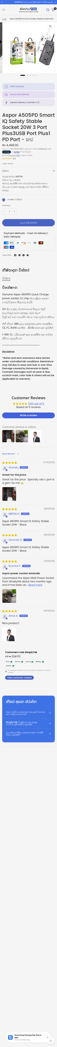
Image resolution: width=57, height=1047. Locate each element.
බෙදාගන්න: (7, 255)
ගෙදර (4, 19)
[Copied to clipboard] (27, 255)
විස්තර (5, 170)
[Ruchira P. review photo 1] (9, 596)
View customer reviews (19, 677)
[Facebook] (15, 255)
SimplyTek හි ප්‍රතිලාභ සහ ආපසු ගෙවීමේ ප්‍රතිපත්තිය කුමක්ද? (21, 723)
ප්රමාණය (6, 205)
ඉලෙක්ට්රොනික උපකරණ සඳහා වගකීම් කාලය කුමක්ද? (25, 733)
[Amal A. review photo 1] (9, 634)
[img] (9, 463)
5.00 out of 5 (36, 403)
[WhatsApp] (23, 255)
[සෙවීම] (47, 9)
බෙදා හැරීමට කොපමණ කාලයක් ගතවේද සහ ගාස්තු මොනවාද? (25, 713)
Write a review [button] (28, 415)
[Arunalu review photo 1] (9, 494)
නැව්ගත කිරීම (15, 155)
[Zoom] (50, 26)
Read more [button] (35, 585)
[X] (19, 255)
